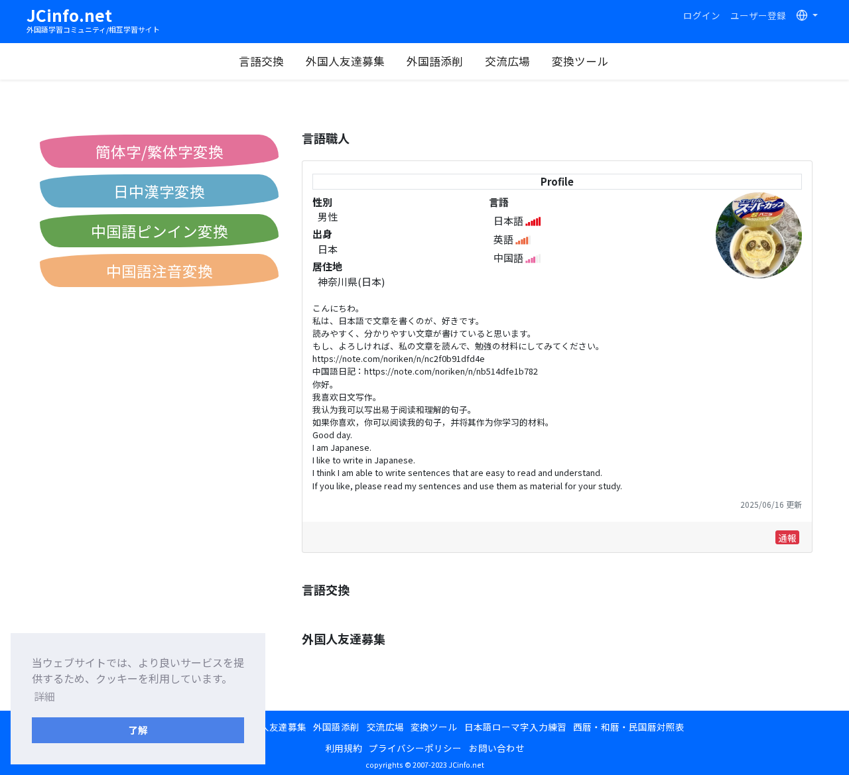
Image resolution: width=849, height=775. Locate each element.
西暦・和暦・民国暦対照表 (629, 726)
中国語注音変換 (159, 270)
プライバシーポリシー (415, 747)
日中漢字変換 (159, 191)
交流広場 (507, 61)
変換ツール (580, 61)
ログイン (701, 15)
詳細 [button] (44, 696)
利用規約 (343, 747)
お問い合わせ (497, 747)
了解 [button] (138, 730)
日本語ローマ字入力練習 (515, 726)
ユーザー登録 (758, 15)
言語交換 (261, 61)
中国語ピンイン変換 (159, 230)
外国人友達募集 (345, 61)
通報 (787, 537)
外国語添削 (435, 61)
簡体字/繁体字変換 (160, 151)
